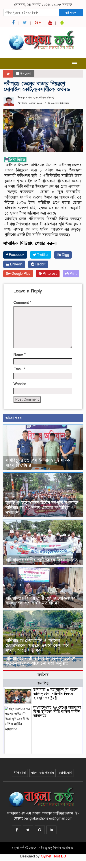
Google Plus (20, 273)
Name (19, 354)
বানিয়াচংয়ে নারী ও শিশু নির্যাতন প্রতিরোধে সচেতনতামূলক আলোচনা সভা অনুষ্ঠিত (40, 661)
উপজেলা (25, 74)
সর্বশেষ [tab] (43, 674)
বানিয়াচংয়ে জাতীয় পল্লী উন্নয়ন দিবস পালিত (41, 560)
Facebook (16, 255)
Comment (22, 302)
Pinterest (49, 273)
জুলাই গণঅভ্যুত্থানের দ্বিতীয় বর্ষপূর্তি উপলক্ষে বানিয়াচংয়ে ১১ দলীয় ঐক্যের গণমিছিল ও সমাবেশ (42, 507)
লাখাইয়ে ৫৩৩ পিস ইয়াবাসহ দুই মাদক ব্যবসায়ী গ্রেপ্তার (38, 463)
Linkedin (15, 264)
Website (19, 384)
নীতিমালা (20, 773)
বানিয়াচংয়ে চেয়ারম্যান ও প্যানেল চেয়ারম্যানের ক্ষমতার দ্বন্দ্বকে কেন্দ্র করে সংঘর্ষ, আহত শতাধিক (37, 645)
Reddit (40, 264)
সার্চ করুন (71, 13)
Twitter (42, 255)
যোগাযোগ (65, 773)
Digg (65, 255)
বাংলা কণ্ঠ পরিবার (42, 773)
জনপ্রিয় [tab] (43, 683)
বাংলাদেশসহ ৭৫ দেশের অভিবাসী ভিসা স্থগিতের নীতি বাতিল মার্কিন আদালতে (57, 711)
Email (19, 369)
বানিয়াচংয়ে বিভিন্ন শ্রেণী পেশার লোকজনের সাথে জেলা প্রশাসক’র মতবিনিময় (40, 600)
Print (73, 273)
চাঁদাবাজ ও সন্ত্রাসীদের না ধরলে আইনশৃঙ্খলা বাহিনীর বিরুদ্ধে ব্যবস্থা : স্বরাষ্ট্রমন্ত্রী (55, 693)
